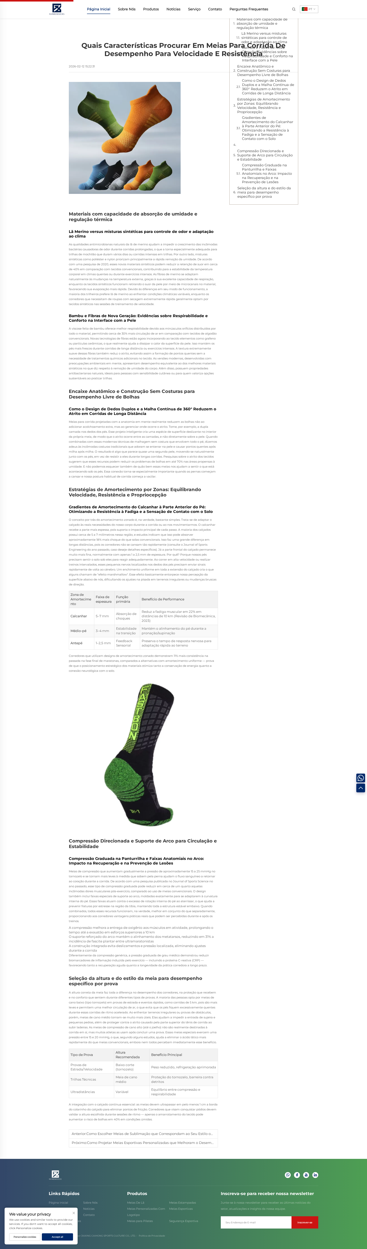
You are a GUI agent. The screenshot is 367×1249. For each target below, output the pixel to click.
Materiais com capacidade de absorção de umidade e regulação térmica (262, 23)
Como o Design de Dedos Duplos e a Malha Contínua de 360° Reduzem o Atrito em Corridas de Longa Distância (268, 86)
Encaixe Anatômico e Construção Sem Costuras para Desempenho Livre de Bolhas (263, 70)
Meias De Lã (135, 1202)
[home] (57, 9)
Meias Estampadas (182, 1202)
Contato (215, 9)
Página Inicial (98, 9)
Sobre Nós (127, 9)
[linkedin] (315, 1175)
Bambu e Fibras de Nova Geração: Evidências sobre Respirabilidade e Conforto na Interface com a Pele (267, 54)
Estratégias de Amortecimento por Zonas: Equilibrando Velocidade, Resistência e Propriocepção (263, 105)
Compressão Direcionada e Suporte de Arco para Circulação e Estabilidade (265, 155)
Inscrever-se (304, 1222)
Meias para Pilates (140, 1221)
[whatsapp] (288, 1175)
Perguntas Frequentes (249, 9)
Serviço (194, 9)
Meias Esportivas (181, 1209)
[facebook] (297, 1175)
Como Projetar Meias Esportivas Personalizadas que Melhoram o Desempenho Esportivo (163, 1143)
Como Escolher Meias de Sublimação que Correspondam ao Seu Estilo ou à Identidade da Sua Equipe (174, 1134)
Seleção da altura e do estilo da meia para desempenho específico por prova (264, 192)
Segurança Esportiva (183, 1221)
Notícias (173, 9)
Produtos (151, 9)
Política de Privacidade (152, 1235)
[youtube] (306, 1175)
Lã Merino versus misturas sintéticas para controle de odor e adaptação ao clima (264, 37)
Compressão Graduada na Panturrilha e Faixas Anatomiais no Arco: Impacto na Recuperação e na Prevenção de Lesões (267, 173)
